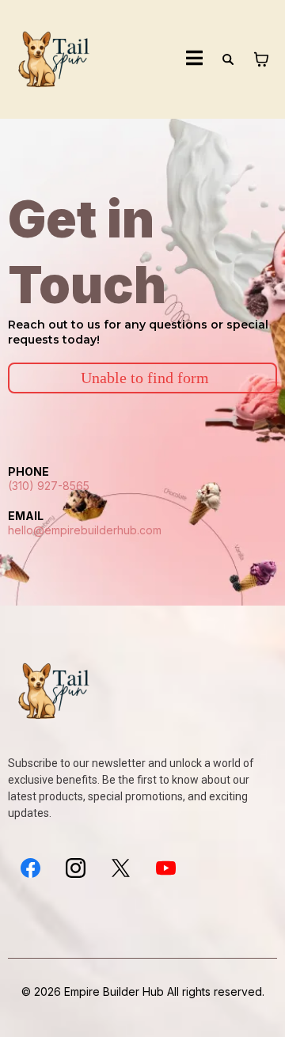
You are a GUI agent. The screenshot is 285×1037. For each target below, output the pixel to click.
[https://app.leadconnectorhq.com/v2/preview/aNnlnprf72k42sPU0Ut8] (55, 59)
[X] (120, 868)
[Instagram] (75, 868)
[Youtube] (165, 868)
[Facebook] (30, 868)
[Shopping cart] (261, 59)
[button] (194, 60)
